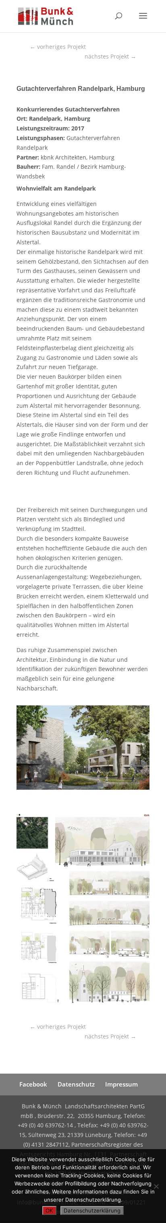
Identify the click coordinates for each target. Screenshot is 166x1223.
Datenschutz (76, 1084)
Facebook (33, 1084)
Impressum (121, 1084)
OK (49, 1210)
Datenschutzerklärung (92, 1210)
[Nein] (156, 1186)
